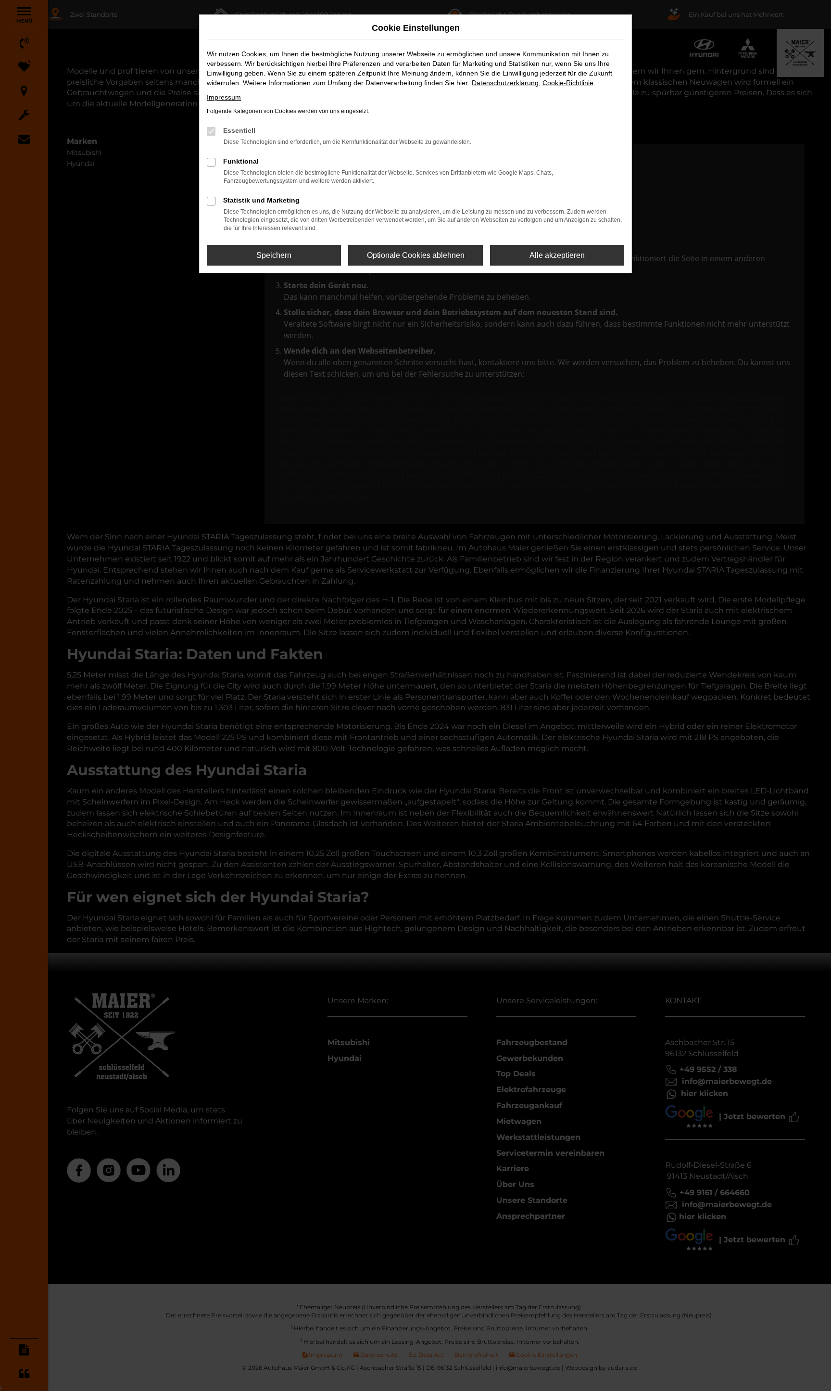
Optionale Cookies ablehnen (416, 255)
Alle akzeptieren (557, 255)
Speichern (273, 255)
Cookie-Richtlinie (567, 83)
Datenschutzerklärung (505, 83)
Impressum (224, 97)
